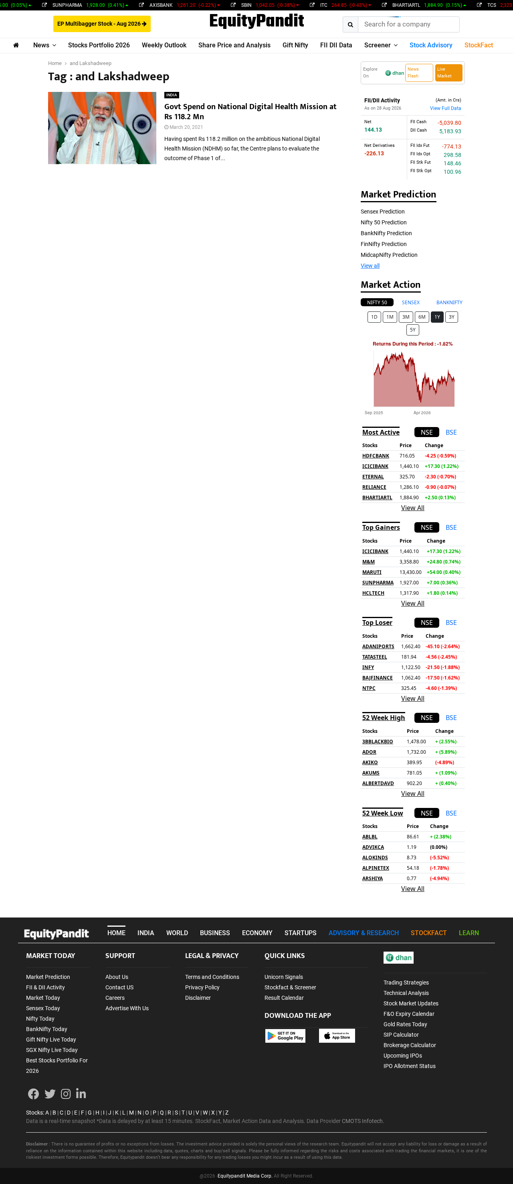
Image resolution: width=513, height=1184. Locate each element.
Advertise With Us (127, 1008)
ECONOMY (257, 933)
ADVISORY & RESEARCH (364, 933)
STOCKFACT (429, 933)
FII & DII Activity (45, 987)
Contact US (119, 987)
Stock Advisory (431, 45)
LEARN (469, 933)
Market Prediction (48, 977)
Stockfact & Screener (290, 987)
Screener (377, 45)
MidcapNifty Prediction (389, 255)
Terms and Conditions (212, 977)
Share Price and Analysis (234, 45)
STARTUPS (301, 933)
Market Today (43, 998)
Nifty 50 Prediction (384, 222)
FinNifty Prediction (384, 244)
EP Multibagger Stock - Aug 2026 (99, 23)
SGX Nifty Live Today (52, 1050)
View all (370, 265)
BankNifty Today (46, 1029)
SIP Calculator (401, 1034)
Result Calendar (284, 998)
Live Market (444, 73)
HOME (116, 933)
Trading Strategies (406, 982)
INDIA (171, 95)
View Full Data (445, 108)
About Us (116, 977)
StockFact (479, 45)
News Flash (413, 73)
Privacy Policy (202, 987)
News (41, 45)
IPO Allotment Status (410, 1066)
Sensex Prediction (383, 211)
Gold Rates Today (405, 1024)
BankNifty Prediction (386, 233)
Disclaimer (198, 998)
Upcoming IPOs (403, 1055)
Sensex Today (43, 1008)
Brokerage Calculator (410, 1045)
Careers (115, 998)
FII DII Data (336, 45)
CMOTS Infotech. (363, 1121)
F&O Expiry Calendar (409, 1014)
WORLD (177, 933)
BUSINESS (215, 933)
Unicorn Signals (284, 977)
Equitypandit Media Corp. (245, 1176)
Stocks (34, 1112)
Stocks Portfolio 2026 (99, 45)
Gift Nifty (295, 45)
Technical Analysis (406, 993)
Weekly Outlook (164, 45)
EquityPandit (256, 22)
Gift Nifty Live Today (51, 1039)
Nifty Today (40, 1018)
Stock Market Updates (411, 1003)
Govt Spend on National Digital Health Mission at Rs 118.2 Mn (250, 112)
